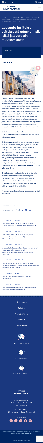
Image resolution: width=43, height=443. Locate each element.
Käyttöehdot (14, 433)
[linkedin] (22, 210)
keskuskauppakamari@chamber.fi (23, 412)
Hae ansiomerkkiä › (21, 374)
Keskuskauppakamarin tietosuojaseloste (28, 431)
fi (9, 2)
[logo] (11, 8)
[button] (38, 2)
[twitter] (19, 210)
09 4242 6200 (23, 409)
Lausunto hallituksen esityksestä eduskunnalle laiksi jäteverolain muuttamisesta (20, 19)
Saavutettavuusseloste (9, 431)
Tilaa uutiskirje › (21, 343)
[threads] (30, 210)
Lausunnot (25, 17)
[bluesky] (26, 210)
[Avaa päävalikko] (39, 7)
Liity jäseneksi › (21, 358)
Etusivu (5, 17)
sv (6, 2)
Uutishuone (14, 17)
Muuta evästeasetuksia (25, 433)
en (13, 2)
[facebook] (16, 210)
